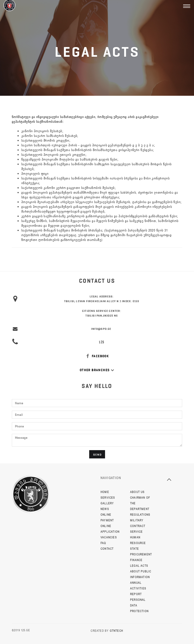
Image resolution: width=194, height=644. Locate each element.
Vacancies (109, 537)
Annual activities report (138, 588)
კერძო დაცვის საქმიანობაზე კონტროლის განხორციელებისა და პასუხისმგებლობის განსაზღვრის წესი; (99, 216)
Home (105, 492)
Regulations (140, 515)
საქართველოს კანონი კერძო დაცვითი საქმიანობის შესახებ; (68, 188)
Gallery (107, 503)
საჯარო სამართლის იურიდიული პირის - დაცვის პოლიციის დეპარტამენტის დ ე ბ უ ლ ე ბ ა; (88, 145)
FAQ (103, 543)
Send (97, 454)
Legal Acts (139, 566)
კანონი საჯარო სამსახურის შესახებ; (49, 136)
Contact (107, 549)
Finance (136, 560)
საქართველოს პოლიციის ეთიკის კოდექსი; (53, 154)
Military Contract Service (138, 526)
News (105, 509)
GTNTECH (116, 631)
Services (108, 498)
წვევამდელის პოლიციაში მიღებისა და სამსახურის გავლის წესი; (69, 159)
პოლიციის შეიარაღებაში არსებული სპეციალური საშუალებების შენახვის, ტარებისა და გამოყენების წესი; (101, 202)
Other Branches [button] (95, 370)
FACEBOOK (100, 356)
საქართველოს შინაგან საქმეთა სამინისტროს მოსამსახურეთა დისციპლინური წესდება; (87, 150)
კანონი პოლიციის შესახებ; (42, 131)
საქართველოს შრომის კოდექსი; (45, 140)
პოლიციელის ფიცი (34, 173)
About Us (137, 492)
